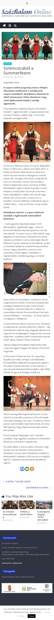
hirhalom (20, 77)
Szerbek (7, 64)
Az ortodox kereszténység (9, 514)
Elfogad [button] (31, 616)
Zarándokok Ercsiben (38, 487)
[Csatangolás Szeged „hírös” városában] (44, 502)
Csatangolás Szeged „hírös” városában (43, 515)
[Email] (27, 469)
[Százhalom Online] (4, 25)
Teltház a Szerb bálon (26, 513)
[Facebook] (22, 469)
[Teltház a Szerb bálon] (27, 502)
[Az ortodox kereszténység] (10, 502)
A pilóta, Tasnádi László (17, 481)
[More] (32, 469)
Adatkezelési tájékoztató (12, 563)
